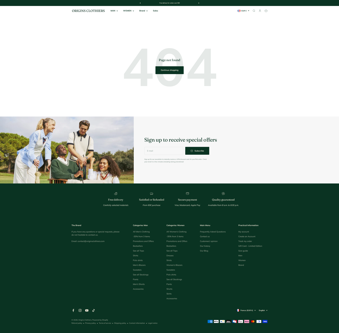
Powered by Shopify (100, 320)
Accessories (138, 289)
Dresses (169, 255)
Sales (155, 10)
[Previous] (140, 3)
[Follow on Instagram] (80, 310)
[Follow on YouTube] (87, 310)
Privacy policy (90, 323)
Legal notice (152, 323)
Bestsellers (138, 246)
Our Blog (204, 250)
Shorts (169, 289)
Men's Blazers (139, 265)
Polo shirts (138, 260)
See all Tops (138, 250)
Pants (135, 279)
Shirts (135, 255)
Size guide (243, 250)
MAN (113, 10)
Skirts (168, 293)
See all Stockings (140, 274)
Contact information (137, 323)
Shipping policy (120, 323)
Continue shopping (169, 70)
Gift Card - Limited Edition (250, 246)
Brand (142, 10)
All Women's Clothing (176, 231)
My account (243, 231)
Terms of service (105, 323)
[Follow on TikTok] (93, 310)
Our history (205, 246)
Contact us (205, 236)
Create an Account (246, 236)
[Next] (198, 3)
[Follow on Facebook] (73, 310)
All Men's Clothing (141, 231)
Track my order (245, 241)
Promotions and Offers (143, 241)
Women (242, 260)
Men (240, 255)
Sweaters (137, 270)
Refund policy (77, 323)
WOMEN (127, 10)
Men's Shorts (139, 284)
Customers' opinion (209, 241)
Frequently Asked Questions (213, 231)
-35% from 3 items (141, 236)
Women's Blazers (174, 265)
